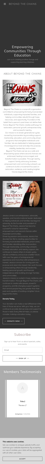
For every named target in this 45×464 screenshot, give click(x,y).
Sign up (22, 358)
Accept (22, 459)
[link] (22, 3)
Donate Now (13, 321)
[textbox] (22, 350)
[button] (5, 4)
